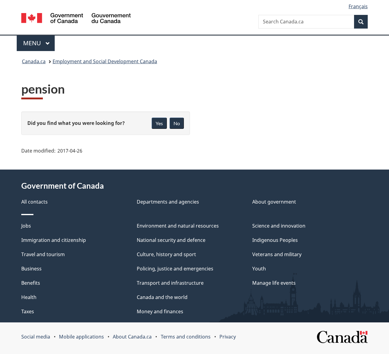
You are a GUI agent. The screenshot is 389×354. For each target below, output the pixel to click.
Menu (33, 43)
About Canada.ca (132, 336)
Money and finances (160, 311)
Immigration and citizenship (53, 240)
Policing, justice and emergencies (175, 268)
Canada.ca (34, 61)
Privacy (227, 336)
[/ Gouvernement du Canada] (76, 19)
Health (28, 297)
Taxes (27, 311)
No (177, 123)
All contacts (34, 201)
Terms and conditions (186, 336)
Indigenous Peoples (275, 240)
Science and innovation (278, 225)
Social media (35, 336)
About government (274, 201)
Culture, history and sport (166, 254)
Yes (159, 123)
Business (31, 268)
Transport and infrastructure (170, 283)
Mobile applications (81, 336)
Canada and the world (162, 297)
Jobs (26, 225)
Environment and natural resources (178, 225)
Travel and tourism (43, 254)
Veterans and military (276, 254)
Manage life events (274, 283)
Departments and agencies (168, 201)
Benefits (30, 283)
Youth (259, 268)
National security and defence (171, 240)
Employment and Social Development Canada (105, 61)
